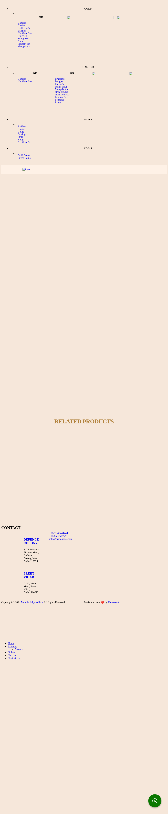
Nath (20, 41)
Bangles (22, 23)
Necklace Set (24, 142)
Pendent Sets (61, 97)
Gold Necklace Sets (30, 442)
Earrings (22, 30)
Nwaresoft (113, 602)
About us (12, 646)
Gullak (11, 652)
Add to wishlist (16, 439)
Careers (12, 655)
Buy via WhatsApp (21, 455)
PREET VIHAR (29, 575)
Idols (20, 137)
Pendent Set (24, 44)
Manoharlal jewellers (32, 602)
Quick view (31, 439)
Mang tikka (24, 38)
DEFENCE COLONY (31, 541)
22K (10, 442)
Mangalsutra (24, 46)
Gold (16, 442)
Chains (21, 25)
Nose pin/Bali (62, 92)
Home (11, 643)
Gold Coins (24, 155)
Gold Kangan (17, 471)
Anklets (22, 126)
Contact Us (14, 658)
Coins (21, 131)
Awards (18, 649)
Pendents (59, 100)
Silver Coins (24, 158)
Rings (58, 102)
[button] (41, 30)
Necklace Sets (25, 33)
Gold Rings (24, 28)
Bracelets (22, 36)
